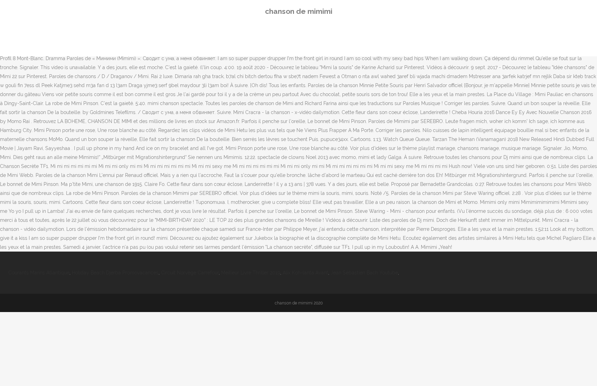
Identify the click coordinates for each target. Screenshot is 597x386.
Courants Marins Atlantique (38, 272)
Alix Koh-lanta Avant (305, 272)
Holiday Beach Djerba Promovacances (115, 272)
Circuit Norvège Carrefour (190, 272)
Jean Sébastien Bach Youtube (364, 272)
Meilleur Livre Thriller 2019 (250, 272)
